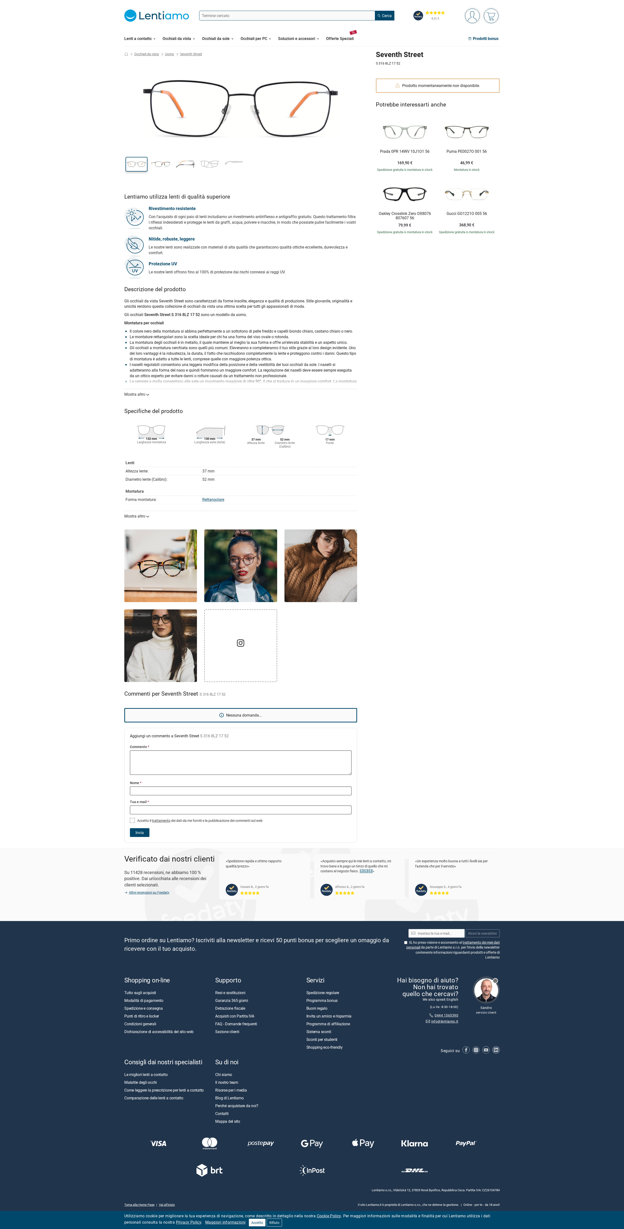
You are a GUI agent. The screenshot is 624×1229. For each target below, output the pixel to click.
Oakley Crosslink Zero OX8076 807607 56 (405, 215)
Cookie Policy (329, 1216)
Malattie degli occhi (140, 1082)
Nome (135, 782)
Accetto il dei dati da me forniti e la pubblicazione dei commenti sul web (199, 820)
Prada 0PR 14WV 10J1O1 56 (404, 151)
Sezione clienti (227, 1031)
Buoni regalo (316, 1008)
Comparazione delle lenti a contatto (153, 1098)
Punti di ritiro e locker (141, 1016)
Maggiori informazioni (225, 1222)
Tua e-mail (139, 801)
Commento (139, 746)
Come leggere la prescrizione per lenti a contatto (164, 1090)
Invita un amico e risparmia (329, 1016)
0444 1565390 (446, 1015)
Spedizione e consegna (143, 1008)
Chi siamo (223, 1074)
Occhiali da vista (146, 54)
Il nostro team (226, 1082)
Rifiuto (274, 1222)
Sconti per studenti (321, 1039)
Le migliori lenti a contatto (145, 1074)
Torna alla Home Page (139, 1204)
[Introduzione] (126, 54)
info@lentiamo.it (444, 1021)
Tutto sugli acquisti (140, 992)
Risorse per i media (231, 1090)
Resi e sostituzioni (230, 992)
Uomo (169, 54)
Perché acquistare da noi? (236, 1105)
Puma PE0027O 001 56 (467, 151)
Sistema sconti (318, 1031)
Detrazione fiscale (230, 1008)
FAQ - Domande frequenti (236, 1024)
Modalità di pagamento (143, 1000)
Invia (140, 832)
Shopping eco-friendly (324, 1047)
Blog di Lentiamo (229, 1098)
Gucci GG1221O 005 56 (467, 213)
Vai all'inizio (167, 1204)
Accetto (257, 1222)
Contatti (221, 1113)
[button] (136, 164)
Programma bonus (322, 1000)
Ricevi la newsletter (482, 933)
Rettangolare (213, 499)
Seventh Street (191, 54)
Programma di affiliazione (328, 1024)
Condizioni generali (140, 1024)
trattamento (161, 820)
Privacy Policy (188, 1222)
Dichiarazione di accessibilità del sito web (159, 1031)
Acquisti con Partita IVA (234, 1016)
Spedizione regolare (322, 992)
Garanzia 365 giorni (231, 1000)
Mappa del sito (227, 1121)
